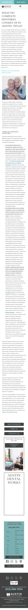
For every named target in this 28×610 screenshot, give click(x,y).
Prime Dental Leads (17, 602)
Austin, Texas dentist (8, 412)
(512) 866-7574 (14, 527)
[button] (20, 6)
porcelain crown (10, 292)
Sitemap (23, 605)
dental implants (9, 312)
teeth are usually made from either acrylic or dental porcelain (14, 163)
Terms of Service (15, 605)
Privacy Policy (6, 605)
